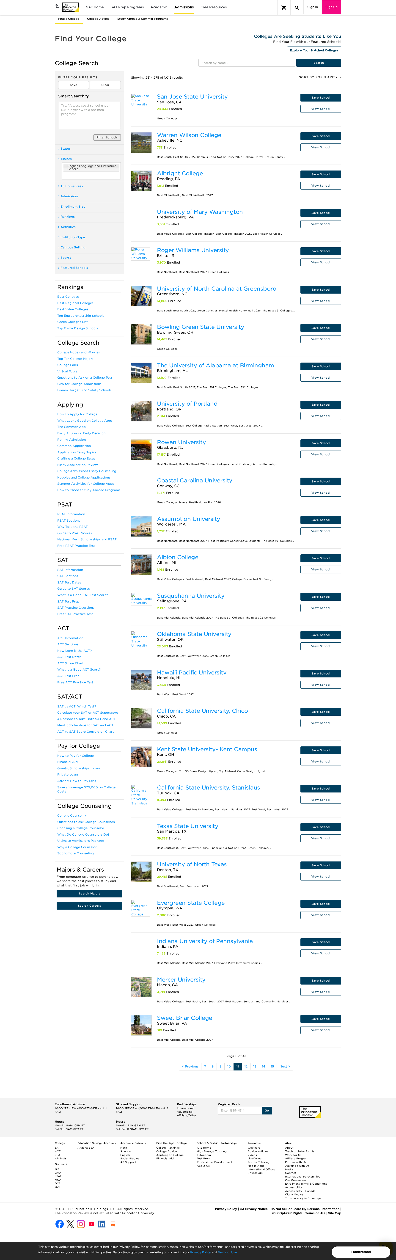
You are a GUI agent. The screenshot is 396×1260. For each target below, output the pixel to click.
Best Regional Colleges (75, 303)
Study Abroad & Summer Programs (142, 18)
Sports (65, 257)
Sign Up (331, 7)
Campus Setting (72, 247)
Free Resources (214, 7)
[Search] (297, 7)
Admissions (184, 7)
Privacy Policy (200, 1252)
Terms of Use (227, 1252)
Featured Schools (74, 268)
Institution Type (72, 237)
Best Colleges (68, 296)
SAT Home (95, 7)
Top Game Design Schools (77, 328)
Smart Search (71, 96)
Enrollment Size (72, 206)
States (65, 148)
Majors (66, 159)
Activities (68, 227)
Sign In (312, 7)
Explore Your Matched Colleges (314, 50)
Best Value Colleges (72, 309)
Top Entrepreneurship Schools (80, 315)
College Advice (98, 18)
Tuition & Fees (71, 186)
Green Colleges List (72, 322)
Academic (159, 7)
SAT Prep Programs (127, 7)
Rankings (67, 216)
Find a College (68, 18)
